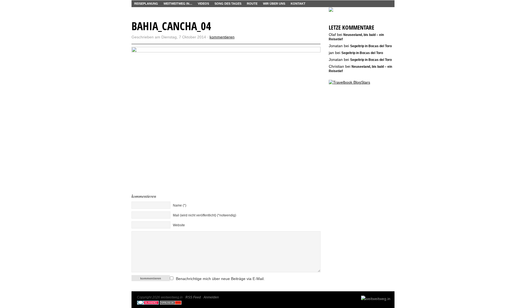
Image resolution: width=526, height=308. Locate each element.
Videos (203, 3)
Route (252, 3)
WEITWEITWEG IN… (178, 3)
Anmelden (211, 297)
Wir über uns (274, 3)
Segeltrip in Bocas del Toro (371, 46)
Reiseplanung (146, 3)
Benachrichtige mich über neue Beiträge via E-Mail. (220, 278)
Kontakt (298, 3)
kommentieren (222, 37)
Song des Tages (228, 3)
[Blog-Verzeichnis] (148, 304)
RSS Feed (193, 297)
